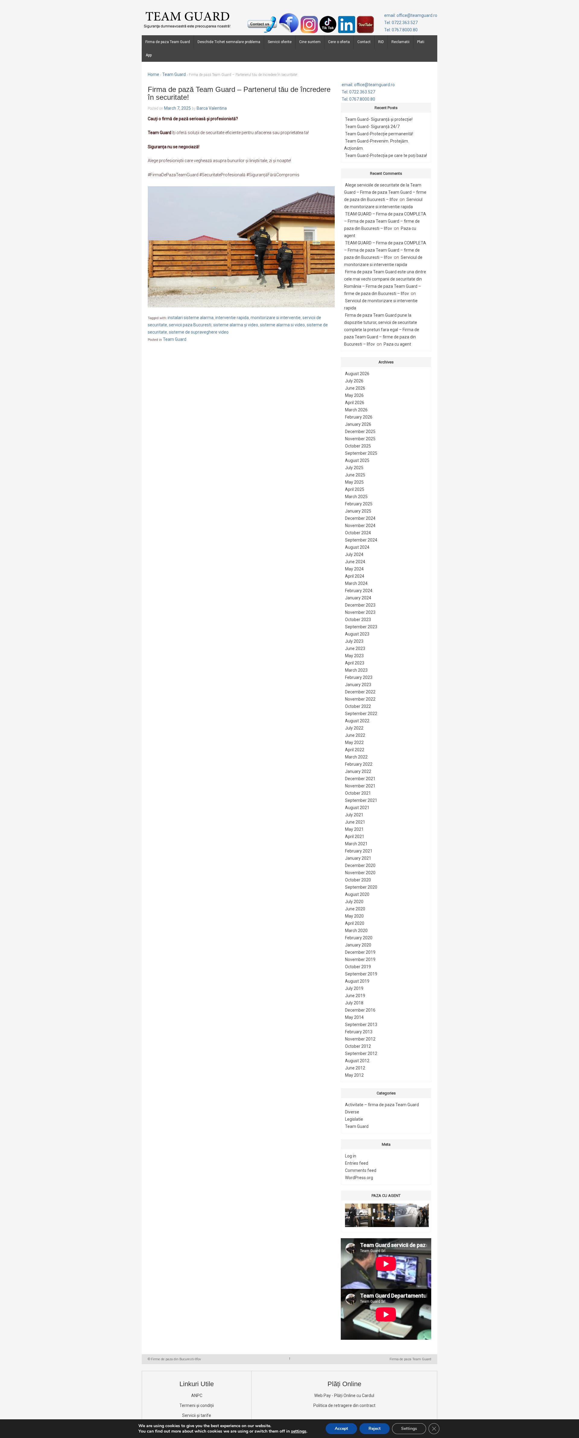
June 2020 (355, 908)
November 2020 (360, 872)
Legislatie (354, 1119)
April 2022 (354, 749)
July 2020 (354, 901)
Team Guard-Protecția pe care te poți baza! (386, 155)
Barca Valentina (212, 108)
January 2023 (358, 684)
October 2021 (358, 793)
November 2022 (360, 699)
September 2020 (361, 887)
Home (153, 74)
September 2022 (361, 713)
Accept (341, 1428)
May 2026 (354, 395)
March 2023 (356, 670)
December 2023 (360, 605)
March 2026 (356, 409)
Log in (350, 1156)
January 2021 (358, 858)
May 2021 (354, 829)
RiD (381, 42)
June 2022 (355, 735)
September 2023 (361, 626)
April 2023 (354, 663)
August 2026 (357, 373)
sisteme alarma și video (235, 324)
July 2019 (354, 988)
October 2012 (358, 1046)
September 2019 (361, 974)
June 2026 (355, 388)
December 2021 (360, 778)
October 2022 (358, 706)
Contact (364, 42)
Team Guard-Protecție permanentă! (379, 133)
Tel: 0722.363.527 (401, 22)
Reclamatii (400, 42)
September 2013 (361, 1024)
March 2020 (356, 930)
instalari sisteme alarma (191, 317)
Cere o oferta (339, 42)
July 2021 (354, 814)
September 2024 (361, 540)
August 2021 (357, 807)
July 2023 (354, 641)
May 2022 (354, 742)
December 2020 (360, 865)
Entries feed (356, 1163)
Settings (409, 1428)
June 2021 (355, 822)
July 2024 (354, 554)
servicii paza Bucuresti (190, 324)
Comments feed (360, 1170)
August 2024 (357, 547)
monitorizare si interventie (276, 317)
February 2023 (358, 677)
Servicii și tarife (196, 1415)
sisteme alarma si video (282, 324)
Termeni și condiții (196, 1405)
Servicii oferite (280, 42)
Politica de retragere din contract (344, 1405)
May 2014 (354, 1017)
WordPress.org (359, 1177)
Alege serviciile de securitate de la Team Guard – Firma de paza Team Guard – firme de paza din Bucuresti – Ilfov (385, 192)
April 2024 (354, 576)
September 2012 (361, 1053)
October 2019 (358, 966)
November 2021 (360, 785)
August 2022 (357, 720)
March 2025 (356, 496)
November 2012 (360, 1039)
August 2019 (357, 981)
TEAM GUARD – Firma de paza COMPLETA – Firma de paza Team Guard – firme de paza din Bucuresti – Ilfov (385, 221)
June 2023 (355, 648)
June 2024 (355, 561)
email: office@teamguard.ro (410, 15)
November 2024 (360, 525)
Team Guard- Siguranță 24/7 (372, 126)
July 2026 (354, 380)
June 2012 (355, 1068)
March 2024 (356, 583)
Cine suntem (310, 42)
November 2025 (360, 438)
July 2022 (354, 728)
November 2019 (360, 959)
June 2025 (355, 475)
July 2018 (354, 1002)
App (149, 55)
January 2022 (358, 771)
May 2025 (354, 482)
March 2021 (356, 843)
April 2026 (354, 402)
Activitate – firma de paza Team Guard (382, 1104)
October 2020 (358, 880)
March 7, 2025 (177, 108)
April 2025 (354, 489)
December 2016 (360, 1010)
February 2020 (358, 937)
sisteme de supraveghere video (199, 332)
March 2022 (356, 757)
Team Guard (174, 74)
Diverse (352, 1112)
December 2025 (360, 431)
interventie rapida (232, 317)
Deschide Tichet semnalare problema (229, 42)
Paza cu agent (397, 344)
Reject (375, 1428)
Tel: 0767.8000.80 (401, 29)
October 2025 (358, 446)
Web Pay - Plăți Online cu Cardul (344, 1395)
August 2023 (357, 634)
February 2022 (358, 764)
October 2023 (358, 619)
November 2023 (360, 612)
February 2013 (358, 1031)
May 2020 (354, 916)
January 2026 (358, 424)
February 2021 (358, 851)
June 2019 (355, 995)
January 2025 (358, 511)
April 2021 (354, 836)
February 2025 (358, 503)
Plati (420, 42)
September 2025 (361, 453)
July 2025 (354, 467)
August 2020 (357, 894)
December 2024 (360, 518)
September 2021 (361, 800)
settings (298, 1431)
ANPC (196, 1395)
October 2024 (358, 532)
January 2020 (358, 945)
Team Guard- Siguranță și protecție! (379, 119)
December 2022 (360, 691)
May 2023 (354, 655)
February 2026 (358, 417)
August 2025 (357, 460)
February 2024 (358, 590)
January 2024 (358, 597)
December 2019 (360, 952)
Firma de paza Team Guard (167, 42)
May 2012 (354, 1075)
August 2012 (357, 1060)
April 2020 (354, 923)
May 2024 (354, 569)
